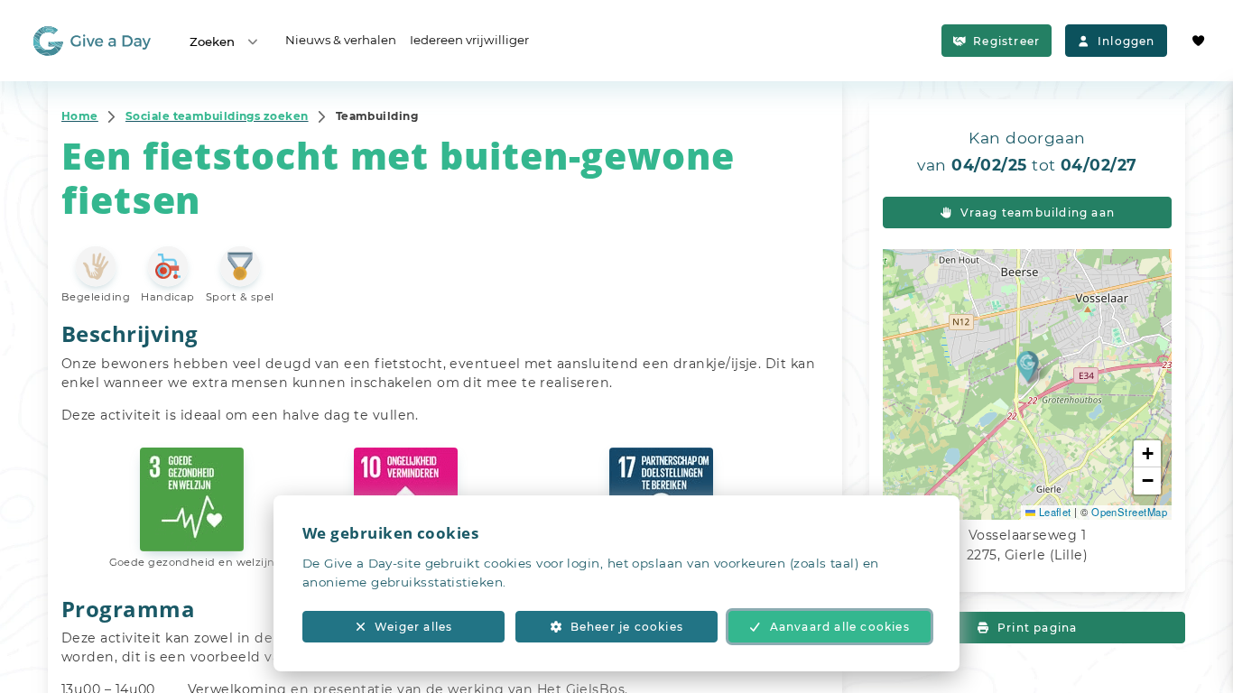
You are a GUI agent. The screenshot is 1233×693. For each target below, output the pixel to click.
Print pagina (1037, 627)
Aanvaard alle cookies (840, 626)
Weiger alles (413, 626)
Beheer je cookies (626, 626)
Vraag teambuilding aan (1037, 212)
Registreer (1006, 41)
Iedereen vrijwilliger (469, 39)
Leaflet (1053, 511)
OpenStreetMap (1129, 511)
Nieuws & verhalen (340, 39)
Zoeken (212, 41)
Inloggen (1126, 41)
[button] (1027, 365)
